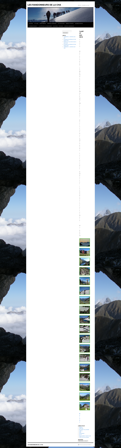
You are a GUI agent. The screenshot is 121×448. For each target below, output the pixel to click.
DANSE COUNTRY (70, 23)
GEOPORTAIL (81, 433)
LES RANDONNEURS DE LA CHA (44, 4)
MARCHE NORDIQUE (51, 23)
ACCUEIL (31, 23)
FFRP (80, 432)
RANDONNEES (43, 23)
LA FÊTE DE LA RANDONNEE (45, 26)
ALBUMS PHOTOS (79, 23)
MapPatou (81, 427)
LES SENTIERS (61, 23)
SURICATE (81, 428)
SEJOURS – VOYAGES (58, 26)
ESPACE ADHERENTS (69, 26)
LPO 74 (80, 434)
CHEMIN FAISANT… (33, 26)
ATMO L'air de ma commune (84, 437)
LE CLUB (36, 23)
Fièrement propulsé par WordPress (85, 444)
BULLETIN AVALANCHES (84, 429)
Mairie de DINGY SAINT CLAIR (85, 435)
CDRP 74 (80, 430)
